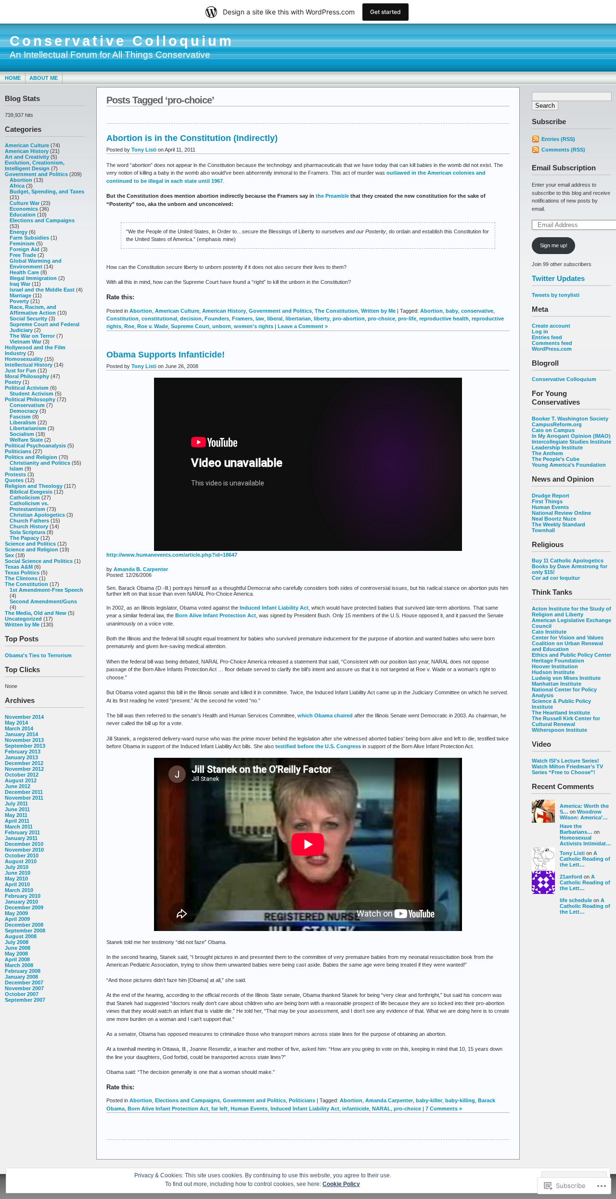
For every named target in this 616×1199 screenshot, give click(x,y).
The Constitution (26, 584)
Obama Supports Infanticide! (165, 354)
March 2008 (19, 965)
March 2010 (19, 890)
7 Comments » (443, 1108)
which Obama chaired (325, 715)
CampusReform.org (557, 424)
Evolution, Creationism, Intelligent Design (34, 165)
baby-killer (429, 1100)
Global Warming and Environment (36, 263)
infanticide (355, 1108)
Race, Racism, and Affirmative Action (33, 310)
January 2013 (21, 757)
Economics (24, 209)
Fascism (20, 417)
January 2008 (21, 977)
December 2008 (24, 925)
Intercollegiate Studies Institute (571, 442)
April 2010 (17, 884)
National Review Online (561, 513)
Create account (551, 326)
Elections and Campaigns (42, 220)
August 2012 (21, 780)
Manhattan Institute (556, 684)
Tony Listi (572, 853)
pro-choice (381, 318)
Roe (129, 326)
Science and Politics (30, 544)
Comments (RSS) (563, 150)
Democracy (24, 411)
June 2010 (17, 873)
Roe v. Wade (152, 326)
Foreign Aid (24, 249)
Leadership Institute (557, 447)
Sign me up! (553, 245)
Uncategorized (23, 619)
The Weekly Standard (558, 524)
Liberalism (23, 422)
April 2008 (17, 959)
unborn (221, 326)
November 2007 (24, 988)
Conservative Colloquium (122, 41)
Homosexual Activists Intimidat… (585, 840)
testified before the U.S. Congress (318, 746)
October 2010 (21, 855)
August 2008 (21, 936)
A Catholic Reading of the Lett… (585, 858)
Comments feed (552, 343)
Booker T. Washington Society (570, 418)
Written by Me (22, 624)
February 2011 (22, 832)
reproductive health (444, 318)
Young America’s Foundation (569, 465)
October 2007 (21, 994)
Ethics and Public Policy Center (571, 655)
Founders (217, 318)
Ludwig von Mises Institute (566, 678)
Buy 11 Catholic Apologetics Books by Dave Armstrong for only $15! (569, 566)
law (260, 318)
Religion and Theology (34, 486)
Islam (16, 469)
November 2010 (24, 850)
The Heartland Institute (561, 712)
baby (452, 311)
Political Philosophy (30, 399)
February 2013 (22, 751)
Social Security (28, 318)
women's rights (253, 326)
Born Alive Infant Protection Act (215, 615)
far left (219, 1108)
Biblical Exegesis (31, 492)
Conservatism (27, 405)
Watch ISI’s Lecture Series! (565, 761)
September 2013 (25, 746)
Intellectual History (28, 365)
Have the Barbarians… (576, 829)
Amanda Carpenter (389, 1100)
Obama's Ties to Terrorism (38, 655)
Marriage (20, 295)
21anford (571, 877)
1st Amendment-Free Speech (46, 590)
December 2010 (24, 844)
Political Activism (27, 388)
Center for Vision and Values (567, 637)
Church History (29, 526)
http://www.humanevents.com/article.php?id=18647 (171, 555)
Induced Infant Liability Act (274, 608)
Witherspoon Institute (559, 730)
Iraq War (20, 284)
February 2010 (22, 896)
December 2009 (24, 907)
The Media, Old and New (35, 613)
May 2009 (16, 913)
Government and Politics (36, 174)
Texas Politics (22, 572)
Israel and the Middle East (42, 290)
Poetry (13, 382)
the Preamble (332, 196)
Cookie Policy (341, 1184)
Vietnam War (25, 341)
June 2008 (17, 948)
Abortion (21, 180)
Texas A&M (19, 567)
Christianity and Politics (40, 463)
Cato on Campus (553, 430)
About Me (43, 78)
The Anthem (547, 453)
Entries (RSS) (558, 139)
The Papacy (24, 538)
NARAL (381, 1108)
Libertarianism (28, 428)
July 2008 (16, 942)
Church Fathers (29, 520)
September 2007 (25, 1000)
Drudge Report (550, 495)
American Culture (27, 145)
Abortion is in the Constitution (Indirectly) (192, 138)
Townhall (543, 530)
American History (27, 151)
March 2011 (19, 826)
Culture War (24, 203)
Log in (540, 331)
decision (191, 318)
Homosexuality (24, 359)
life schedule (576, 900)
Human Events (550, 507)
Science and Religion (31, 549)
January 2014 (21, 734)
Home (13, 78)
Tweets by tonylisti (555, 295)
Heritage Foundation (558, 660)
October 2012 (21, 775)
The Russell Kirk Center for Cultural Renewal (566, 721)
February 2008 (22, 971)
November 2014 (24, 717)
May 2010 (16, 878)
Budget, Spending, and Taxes (47, 191)
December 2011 (24, 792)
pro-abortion (349, 318)
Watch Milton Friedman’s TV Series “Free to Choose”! (567, 769)
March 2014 (19, 728)
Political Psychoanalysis (35, 445)
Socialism (22, 434)
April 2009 (17, 919)
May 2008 (16, 954)
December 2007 (24, 982)
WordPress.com (552, 349)
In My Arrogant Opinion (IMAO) (571, 436)
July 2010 (16, 867)
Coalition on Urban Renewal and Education (567, 646)
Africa (17, 186)
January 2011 (21, 838)
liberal (274, 318)
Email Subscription (564, 168)
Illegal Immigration (33, 278)
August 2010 (21, 861)
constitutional (159, 318)
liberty (322, 318)
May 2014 (16, 723)
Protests (15, 474)
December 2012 (24, 763)
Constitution (122, 318)
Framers (242, 318)
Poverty (19, 301)
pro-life (407, 318)
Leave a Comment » (303, 326)
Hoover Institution (555, 666)
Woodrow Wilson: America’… (584, 814)
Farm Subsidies (29, 238)
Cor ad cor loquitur (556, 578)
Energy (18, 232)
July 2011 (16, 803)
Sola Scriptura (27, 532)
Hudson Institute (553, 672)
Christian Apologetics (37, 515)
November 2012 (24, 769)
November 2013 (24, 740)
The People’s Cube (555, 459)
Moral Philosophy (27, 376)
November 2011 (24, 798)
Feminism (22, 243)
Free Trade (23, 255)
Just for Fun (20, 370)
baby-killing (460, 1100)
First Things (547, 501)
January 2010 (21, 902)
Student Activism (31, 393)
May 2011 (16, 815)
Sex (9, 555)
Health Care (24, 272)
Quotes (14, 480)
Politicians (18, 451)
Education (23, 214)
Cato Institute (549, 632)
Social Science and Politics (39, 561)
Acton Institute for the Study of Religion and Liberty (571, 611)
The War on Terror (32, 336)
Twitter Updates (558, 278)
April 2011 (17, 821)
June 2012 (17, 786)
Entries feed (547, 337)
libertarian (298, 318)
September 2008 (25, 930)
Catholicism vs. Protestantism (29, 506)
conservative (477, 311)
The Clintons (21, 578)
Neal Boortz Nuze (554, 519)
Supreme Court (190, 326)
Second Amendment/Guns (43, 601)
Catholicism (25, 497)
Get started (385, 11)
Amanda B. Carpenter (141, 569)
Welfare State (26, 440)
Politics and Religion (31, 457)
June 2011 (17, 809)
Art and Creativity (27, 157)
